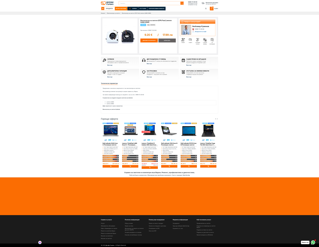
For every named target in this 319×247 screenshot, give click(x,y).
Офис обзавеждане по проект (109, 228)
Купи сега (167, 40)
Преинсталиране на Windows (205, 235)
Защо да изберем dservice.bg (181, 226)
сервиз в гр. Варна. (133, 91)
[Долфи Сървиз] (107, 3)
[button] (40, 243)
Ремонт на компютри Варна (108, 233)
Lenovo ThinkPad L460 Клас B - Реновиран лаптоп (129, 144)
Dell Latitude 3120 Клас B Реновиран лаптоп (169, 144)
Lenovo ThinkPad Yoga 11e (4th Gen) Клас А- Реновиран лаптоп (207, 144)
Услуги (103, 223)
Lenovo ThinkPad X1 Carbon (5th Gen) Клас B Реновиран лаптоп (150, 144)
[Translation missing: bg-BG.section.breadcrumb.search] (182, 3)
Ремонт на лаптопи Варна (108, 231)
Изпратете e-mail (200, 31)
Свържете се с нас (178, 228)
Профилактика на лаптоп (203, 223)
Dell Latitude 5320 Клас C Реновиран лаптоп (110, 144)
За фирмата (176, 223)
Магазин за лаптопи (106, 238)
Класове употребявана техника (133, 235)
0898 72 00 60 (199, 29)
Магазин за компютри (107, 236)
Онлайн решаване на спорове (133, 232)
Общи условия (129, 223)
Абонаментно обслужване (108, 226)
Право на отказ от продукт (156, 223)
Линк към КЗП (152, 231)
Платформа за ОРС (154, 228)
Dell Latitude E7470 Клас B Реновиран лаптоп (189, 144)
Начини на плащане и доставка (157, 226)
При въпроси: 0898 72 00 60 (148, 30)
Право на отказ (129, 226)
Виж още (109, 65)
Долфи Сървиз (110, 245)
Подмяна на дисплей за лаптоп (205, 232)
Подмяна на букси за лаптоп (204, 230)
